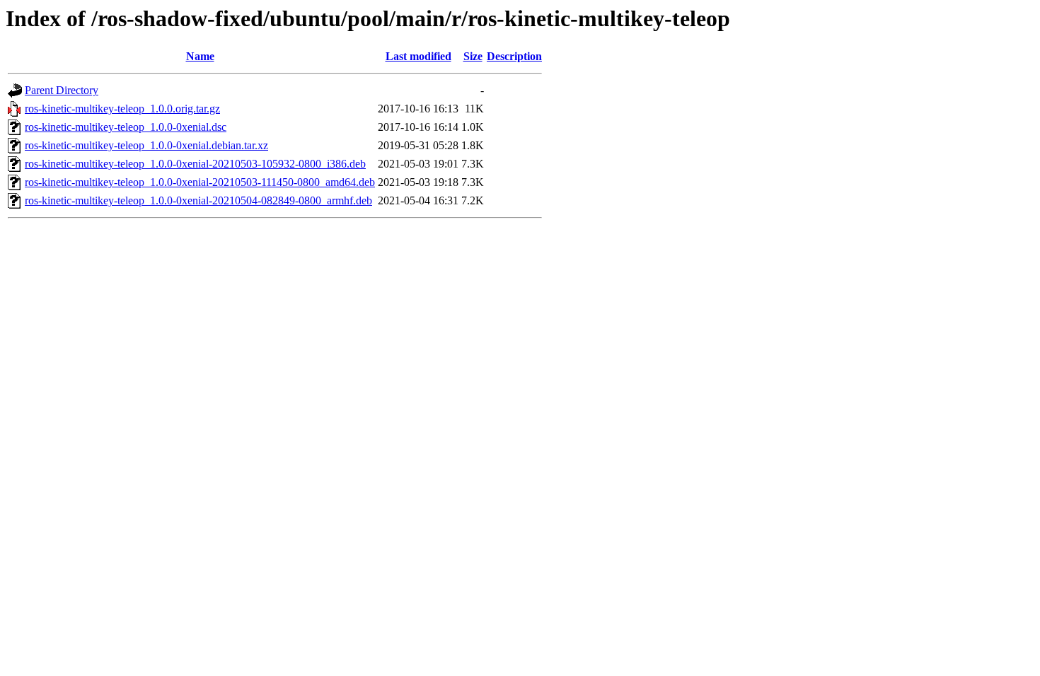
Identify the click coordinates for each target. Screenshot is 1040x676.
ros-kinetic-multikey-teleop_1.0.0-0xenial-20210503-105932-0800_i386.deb (195, 164)
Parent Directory (61, 90)
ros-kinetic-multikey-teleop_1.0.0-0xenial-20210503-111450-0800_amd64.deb (200, 182)
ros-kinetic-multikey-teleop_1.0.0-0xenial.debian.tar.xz (146, 145)
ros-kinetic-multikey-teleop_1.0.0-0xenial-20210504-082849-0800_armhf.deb (198, 200)
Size (473, 56)
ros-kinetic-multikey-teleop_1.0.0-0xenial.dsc (125, 127)
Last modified (418, 56)
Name (200, 56)
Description (514, 56)
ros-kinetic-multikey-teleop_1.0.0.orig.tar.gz (122, 109)
